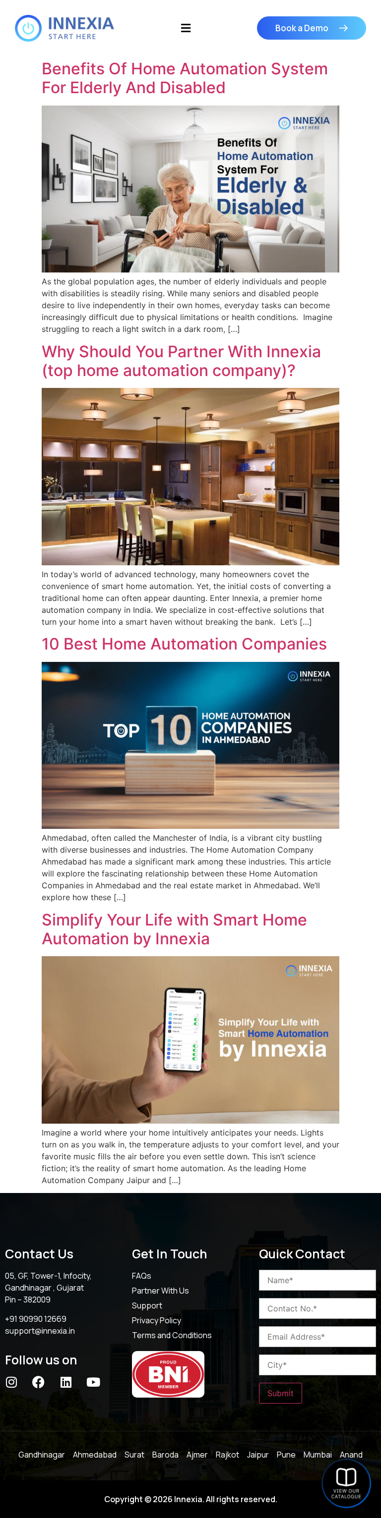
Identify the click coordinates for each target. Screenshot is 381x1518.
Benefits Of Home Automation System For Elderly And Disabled (185, 78)
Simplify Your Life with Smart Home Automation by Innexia (174, 929)
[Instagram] (11, 1382)
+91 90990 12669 (35, 1318)
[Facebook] (38, 1382)
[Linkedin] (66, 1382)
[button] (185, 28)
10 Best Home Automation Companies (184, 643)
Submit (280, 1393)
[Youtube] (93, 1382)
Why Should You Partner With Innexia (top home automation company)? (181, 361)
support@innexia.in (40, 1330)
